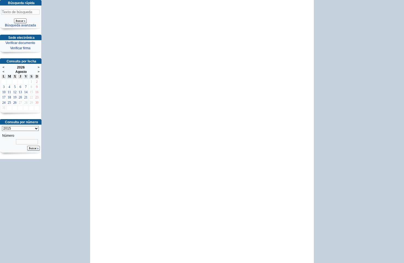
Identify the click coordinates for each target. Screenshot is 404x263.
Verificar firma (20, 48)
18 (9, 97)
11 (9, 92)
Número (8, 136)
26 (14, 103)
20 (20, 97)
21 (25, 97)
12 (14, 92)
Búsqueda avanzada (20, 25)
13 (20, 92)
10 (3, 92)
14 (25, 92)
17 (3, 97)
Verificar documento (20, 43)
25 (9, 103)
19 (14, 97)
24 (3, 103)
